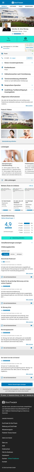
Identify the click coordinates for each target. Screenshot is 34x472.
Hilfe (30, 185)
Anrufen (8, 40)
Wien (22, 395)
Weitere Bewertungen (7, 218)
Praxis (20, 6)
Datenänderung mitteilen (9, 141)
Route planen (6, 48)
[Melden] (32, 277)
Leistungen (13, 6)
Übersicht (4, 6)
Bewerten (25, 40)
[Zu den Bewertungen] (17, 34)
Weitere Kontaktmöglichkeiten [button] (13, 63)
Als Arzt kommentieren (9, 277)
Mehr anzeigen (29, 105)
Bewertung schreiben (18, 238)
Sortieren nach (5, 251)
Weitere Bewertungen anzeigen (17, 384)
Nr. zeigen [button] (13, 58)
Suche (4, 395)
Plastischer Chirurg (14, 395)
